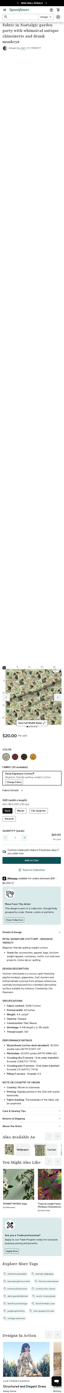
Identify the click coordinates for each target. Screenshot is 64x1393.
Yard (7, 810)
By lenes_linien (44, 1210)
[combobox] (46, 17)
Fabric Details (13, 790)
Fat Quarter (38, 810)
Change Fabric (14, 782)
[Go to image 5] (34, 726)
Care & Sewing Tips (31, 1111)
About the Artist (31, 1126)
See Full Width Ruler (32, 723)
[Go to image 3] (31, 726)
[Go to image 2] (29, 726)
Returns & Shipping (31, 1118)
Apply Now (12, 1251)
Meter (21, 810)
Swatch (9, 818)
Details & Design (31, 932)
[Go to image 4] (33, 726)
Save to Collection (31, 870)
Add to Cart (32, 860)
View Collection (14, 920)
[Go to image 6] (36, 726)
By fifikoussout (9, 1207)
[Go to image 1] (27, 726)
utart (23, 48)
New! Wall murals (32, 3)
